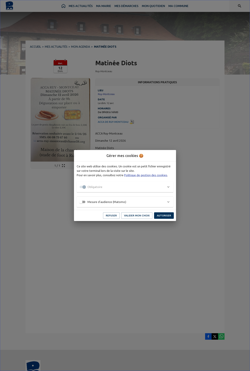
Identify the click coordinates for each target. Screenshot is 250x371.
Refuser (111, 215)
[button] (125, 187)
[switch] (81, 202)
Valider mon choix (137, 215)
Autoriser (164, 215)
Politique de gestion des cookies (145, 175)
